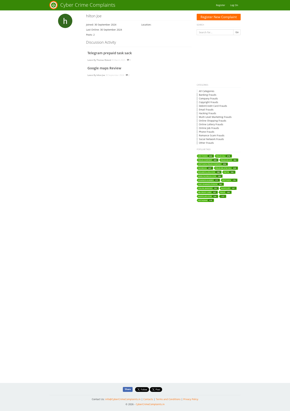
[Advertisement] (219, 59)
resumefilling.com (209, 172)
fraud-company (207, 160)
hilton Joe (100, 75)
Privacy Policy (190, 399)
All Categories (206, 91)
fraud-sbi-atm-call (225, 168)
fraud (225, 192)
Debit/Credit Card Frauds (213, 105)
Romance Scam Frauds (211, 135)
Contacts (148, 399)
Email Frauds (206, 109)
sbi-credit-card (207, 192)
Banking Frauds (207, 94)
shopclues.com (207, 196)
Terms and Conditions (168, 399)
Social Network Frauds (211, 139)
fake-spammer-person (210, 184)
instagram (205, 200)
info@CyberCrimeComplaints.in (123, 399)
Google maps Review (104, 68)
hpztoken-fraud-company (212, 164)
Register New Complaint (219, 17)
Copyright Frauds (208, 102)
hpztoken (229, 180)
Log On (234, 5)
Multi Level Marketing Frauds (215, 117)
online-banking (207, 188)
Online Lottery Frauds (211, 124)
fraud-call (223, 156)
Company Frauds (208, 98)
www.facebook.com (209, 176)
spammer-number (208, 180)
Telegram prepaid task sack (109, 53)
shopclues (228, 188)
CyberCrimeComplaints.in (150, 404)
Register (220, 5)
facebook (204, 168)
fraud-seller (228, 160)
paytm (229, 172)
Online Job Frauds (209, 128)
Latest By (91, 60)
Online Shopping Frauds (212, 120)
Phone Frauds (206, 131)
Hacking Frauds (207, 113)
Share (128, 389)
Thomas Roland (103, 60)
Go (236, 32)
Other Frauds (206, 142)
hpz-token (205, 156)
